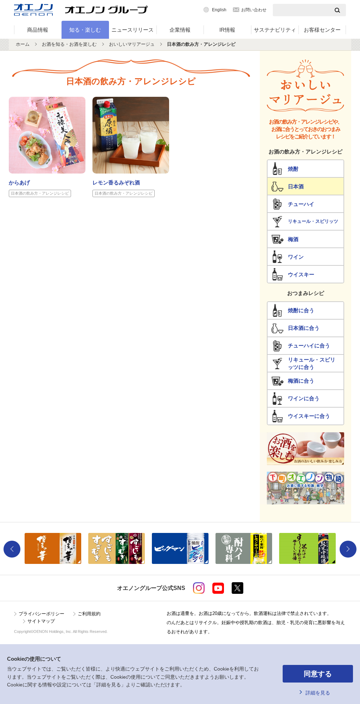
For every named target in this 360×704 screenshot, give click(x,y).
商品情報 (37, 30)
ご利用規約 (89, 613)
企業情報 (180, 30)
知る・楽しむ (85, 30)
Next (348, 549)
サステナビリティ (275, 30)
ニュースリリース (132, 30)
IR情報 (227, 30)
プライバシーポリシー (41, 613)
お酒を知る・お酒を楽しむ (69, 44)
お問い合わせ (253, 9)
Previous (12, 549)
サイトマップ (41, 621)
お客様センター (322, 30)
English (219, 9)
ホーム (23, 44)
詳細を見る (318, 693)
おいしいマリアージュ (132, 44)
